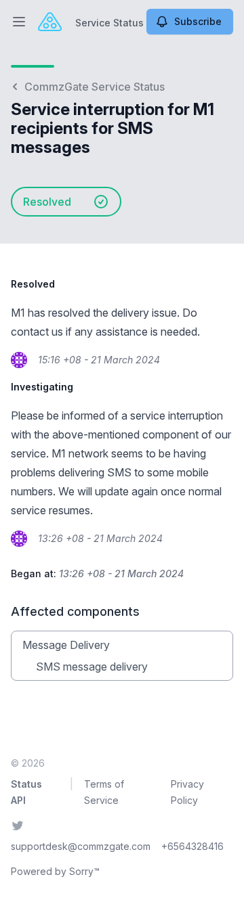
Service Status (109, 22)
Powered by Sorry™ (55, 871)
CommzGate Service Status (94, 86)
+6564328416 (192, 846)
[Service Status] (50, 21)
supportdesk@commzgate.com (80, 846)
